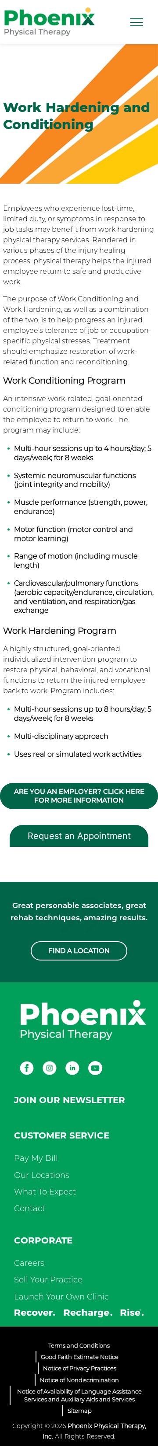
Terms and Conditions (79, 1345)
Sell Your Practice (48, 1280)
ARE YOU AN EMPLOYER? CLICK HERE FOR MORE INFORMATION (79, 795)
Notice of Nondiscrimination (79, 1379)
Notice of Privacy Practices (79, 1368)
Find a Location (79, 951)
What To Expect (45, 1192)
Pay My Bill (36, 1158)
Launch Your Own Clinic (61, 1297)
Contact (29, 1208)
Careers (29, 1263)
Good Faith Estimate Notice (79, 1356)
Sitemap (80, 1410)
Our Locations (41, 1175)
